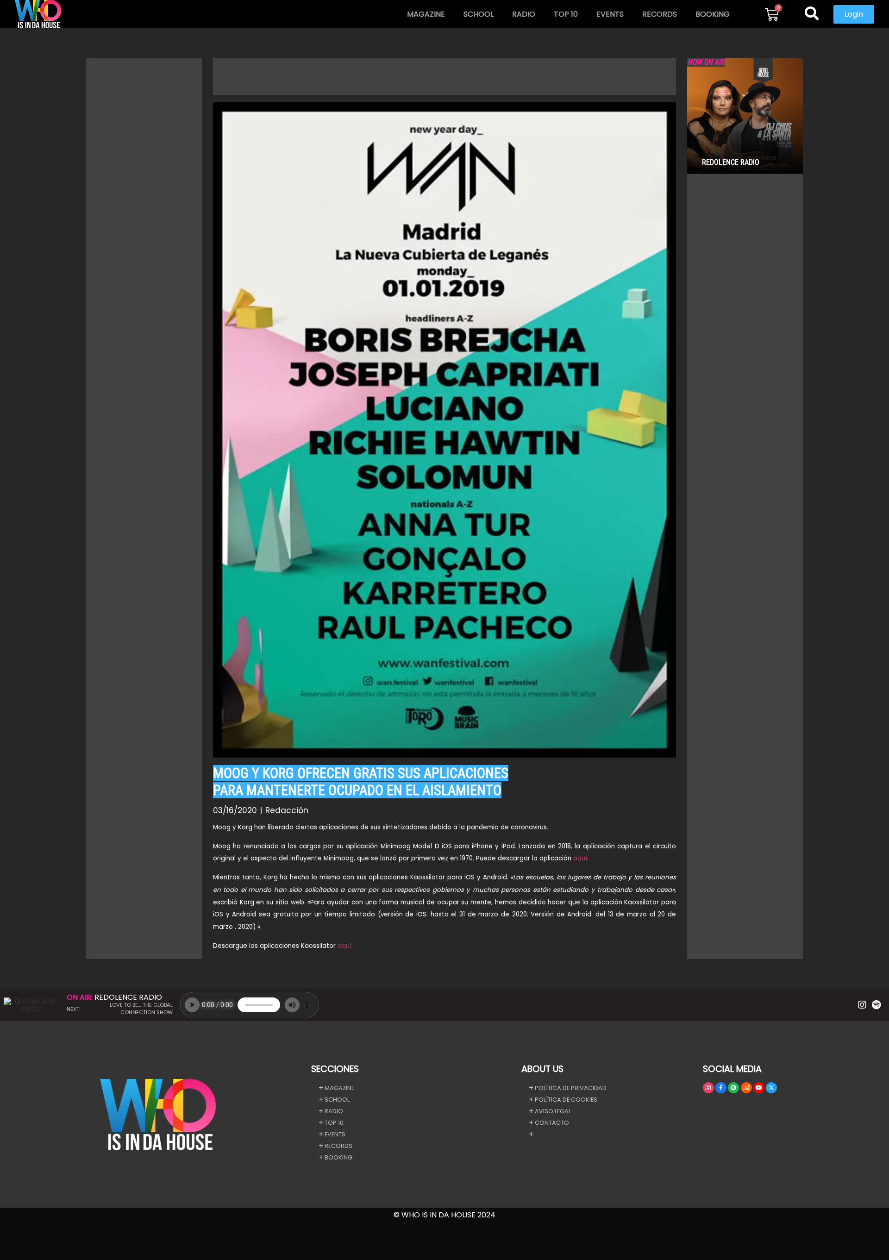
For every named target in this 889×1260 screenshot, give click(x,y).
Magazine (426, 14)
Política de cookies (566, 1099)
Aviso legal (553, 1111)
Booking (712, 14)
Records (659, 14)
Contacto (552, 1123)
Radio (523, 14)
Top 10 (566, 14)
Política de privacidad (571, 1088)
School (478, 14)
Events (610, 14)
